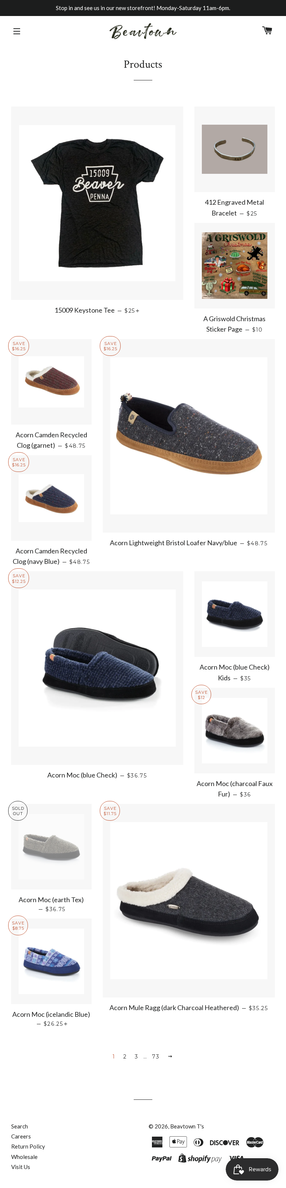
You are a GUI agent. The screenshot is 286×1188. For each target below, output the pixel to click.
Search (19, 1126)
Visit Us (20, 1166)
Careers (21, 1136)
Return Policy (28, 1146)
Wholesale (24, 1156)
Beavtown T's (187, 1126)
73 (155, 1056)
